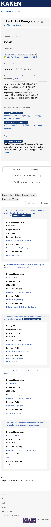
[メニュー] (48, 3)
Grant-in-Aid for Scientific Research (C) (19, 241)
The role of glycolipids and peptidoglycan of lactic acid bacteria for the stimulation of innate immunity (24, 212)
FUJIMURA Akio (11, 384)
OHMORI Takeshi (12, 278)
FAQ (3, 503)
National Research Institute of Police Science (21, 307)
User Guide (5, 499)
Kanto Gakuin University (14, 255)
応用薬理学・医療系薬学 (19, 125)
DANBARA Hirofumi (13, 435)
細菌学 (6, 125)
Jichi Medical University (14, 413)
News (3, 507)
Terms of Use (6, 511)
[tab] (26, 169)
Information (5, 495)
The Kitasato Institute (13, 465)
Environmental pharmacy (14, 300)
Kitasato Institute (11, 361)
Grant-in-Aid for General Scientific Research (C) (22, 450)
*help (16, 79)
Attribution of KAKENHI (10, 515)
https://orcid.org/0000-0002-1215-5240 (22, 57)
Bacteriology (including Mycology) (17, 116)
